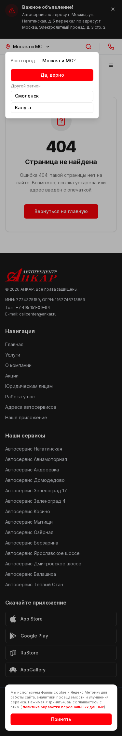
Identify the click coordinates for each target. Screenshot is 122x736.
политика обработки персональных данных (63, 707)
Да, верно (52, 75)
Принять (61, 719)
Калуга (23, 107)
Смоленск (27, 96)
